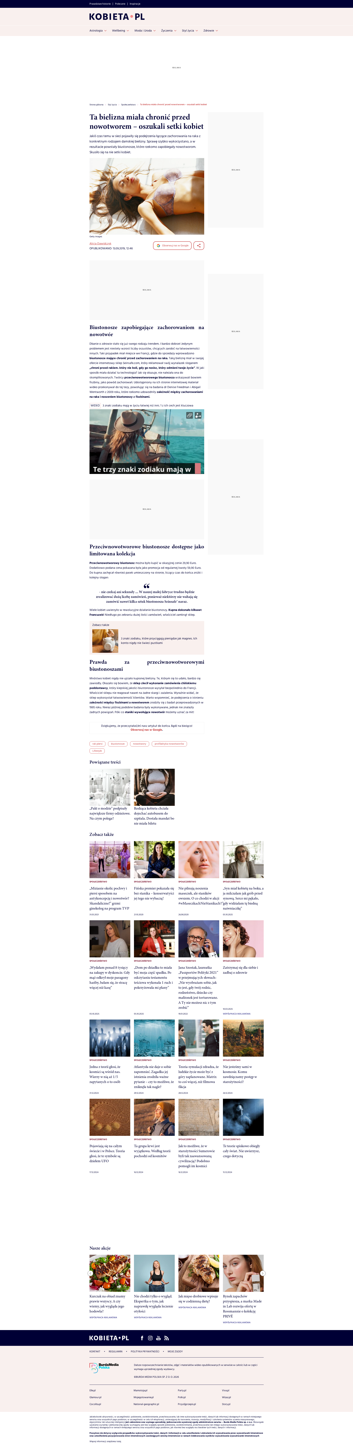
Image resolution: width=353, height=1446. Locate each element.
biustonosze (118, 744)
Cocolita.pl (95, 1404)
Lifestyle (97, 751)
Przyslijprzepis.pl (187, 1404)
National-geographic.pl (146, 1404)
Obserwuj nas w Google (175, 245)
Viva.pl (225, 1390)
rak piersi (97, 744)
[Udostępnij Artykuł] (198, 245)
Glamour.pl (95, 1397)
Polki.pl (182, 1397)
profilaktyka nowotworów (169, 744)
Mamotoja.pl (140, 1390)
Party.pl (182, 1390)
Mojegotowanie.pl (144, 1397)
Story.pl (226, 1404)
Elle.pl (93, 1390)
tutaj (119, 1441)
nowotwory (139, 744)
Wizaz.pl (226, 1397)
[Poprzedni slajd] (90, 1273)
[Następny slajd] (263, 1273)
